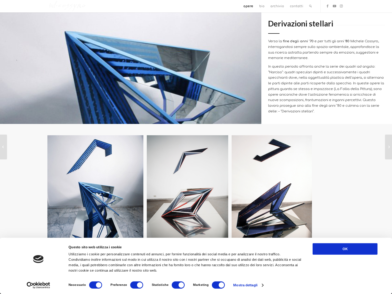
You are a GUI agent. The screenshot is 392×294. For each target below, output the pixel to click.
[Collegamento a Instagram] (341, 6)
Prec (57, 194)
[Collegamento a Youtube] (334, 6)
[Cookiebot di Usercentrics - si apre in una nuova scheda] (38, 285)
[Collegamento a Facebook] (327, 6)
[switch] (136, 285)
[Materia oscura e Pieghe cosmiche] (3, 147)
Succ (334, 194)
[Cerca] (310, 6)
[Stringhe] (388, 147)
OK (345, 249)
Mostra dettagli (245, 285)
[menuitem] (248, 6)
